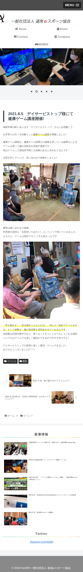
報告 (24, 361)
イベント (11, 361)
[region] (41, 73)
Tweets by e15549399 (41, 542)
